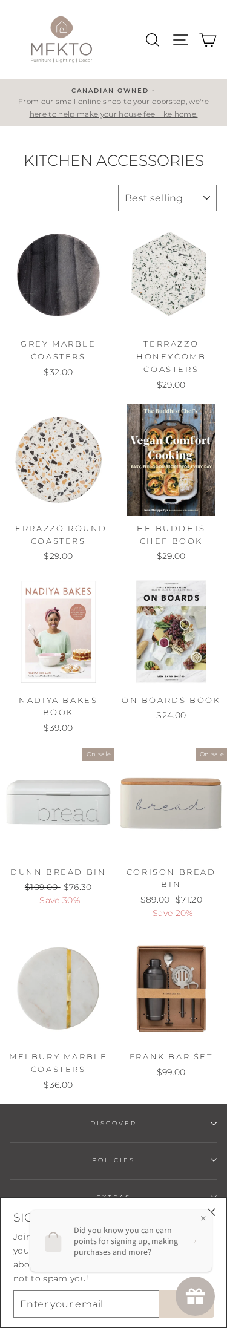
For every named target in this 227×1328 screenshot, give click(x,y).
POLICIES (113, 1160)
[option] (113, 102)
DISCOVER (113, 1123)
